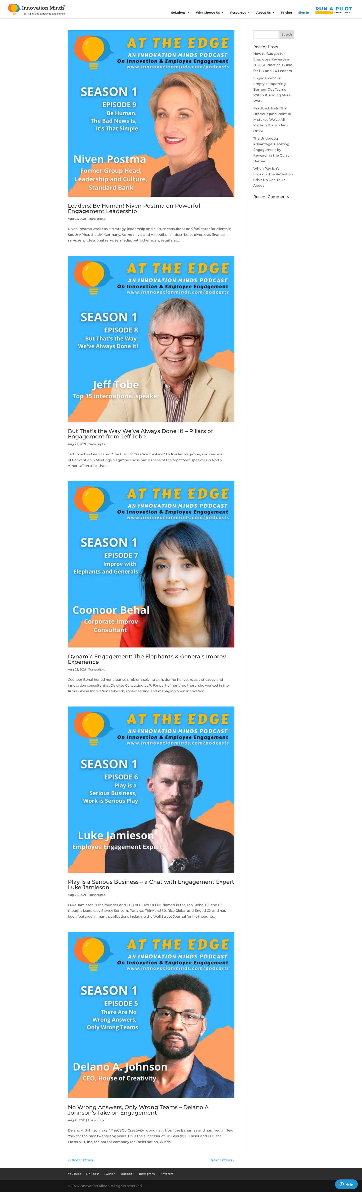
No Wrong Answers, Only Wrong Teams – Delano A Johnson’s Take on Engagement (138, 1110)
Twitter (109, 1174)
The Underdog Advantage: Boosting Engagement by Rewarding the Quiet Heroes (271, 149)
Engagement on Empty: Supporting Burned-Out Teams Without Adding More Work (272, 89)
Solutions (178, 12)
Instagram (147, 1174)
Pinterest (166, 1174)
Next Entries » (222, 1160)
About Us (263, 12)
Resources (238, 12)
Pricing (286, 12)
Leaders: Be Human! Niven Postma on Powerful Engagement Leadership (134, 208)
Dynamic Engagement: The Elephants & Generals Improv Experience (147, 659)
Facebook (126, 1174)
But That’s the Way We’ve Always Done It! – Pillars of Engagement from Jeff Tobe (140, 434)
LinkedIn (92, 1174)
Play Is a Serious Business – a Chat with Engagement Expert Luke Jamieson (151, 885)
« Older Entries (80, 1160)
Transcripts (96, 219)
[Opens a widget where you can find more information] (346, 1184)
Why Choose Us (208, 12)
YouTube (74, 1174)
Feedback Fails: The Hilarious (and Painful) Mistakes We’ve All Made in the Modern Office (272, 119)
